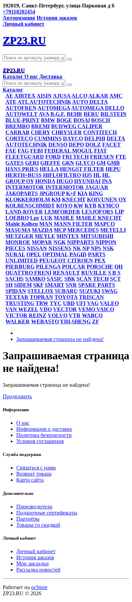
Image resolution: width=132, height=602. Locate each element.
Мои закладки (32, 563)
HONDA (45, 181)
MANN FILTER (73, 224)
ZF (95, 321)
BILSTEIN (114, 114)
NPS (96, 248)
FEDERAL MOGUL (68, 151)
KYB (90, 205)
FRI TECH (75, 157)
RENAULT (66, 273)
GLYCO (85, 163)
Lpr (34, 218)
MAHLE (64, 218)
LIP (119, 212)
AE (9, 96)
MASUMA (17, 230)
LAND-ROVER (24, 212)
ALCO (79, 96)
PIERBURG (20, 266)
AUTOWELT (21, 114)
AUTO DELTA (90, 102)
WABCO (92, 315)
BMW (48, 120)
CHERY (40, 132)
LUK (46, 218)
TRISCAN (91, 297)
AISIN (44, 96)
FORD (53, 157)
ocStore (39, 587)
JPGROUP (52, 193)
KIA (82, 193)
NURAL (15, 254)
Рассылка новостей (38, 570)
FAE (10, 151)
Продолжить (17, 396)
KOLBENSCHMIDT (30, 205)
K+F (71, 193)
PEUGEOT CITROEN (66, 260)
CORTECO (19, 138)
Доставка (50, 76)
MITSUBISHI (97, 236)
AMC (116, 96)
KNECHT (74, 199)
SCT (115, 279)
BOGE (64, 120)
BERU (91, 114)
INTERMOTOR (24, 187)
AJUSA (61, 96)
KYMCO (108, 205)
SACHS (14, 279)
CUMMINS (48, 138)
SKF (38, 285)
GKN (68, 163)
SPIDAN (15, 291)
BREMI (40, 126)
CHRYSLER (66, 132)
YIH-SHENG (75, 321)
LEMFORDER (62, 212)
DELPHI (94, 138)
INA (107, 181)
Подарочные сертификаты (46, 513)
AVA (44, 114)
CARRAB (17, 132)
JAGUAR (96, 187)
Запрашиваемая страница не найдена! (60, 339)
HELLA (49, 169)
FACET (111, 144)
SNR (71, 285)
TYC (56, 303)
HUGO (65, 181)
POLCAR (73, 266)
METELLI (113, 230)
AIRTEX (25, 96)
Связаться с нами (36, 467)
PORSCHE (100, 266)
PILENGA (48, 266)
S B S (114, 273)
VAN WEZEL (21, 309)
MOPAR (42, 242)
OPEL (33, 254)
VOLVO (57, 315)
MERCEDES (83, 230)
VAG (92, 303)
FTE (120, 157)
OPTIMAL (55, 254)
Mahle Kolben (21, 224)
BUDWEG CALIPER (77, 126)
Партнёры (28, 519)
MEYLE (45, 236)
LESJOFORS (97, 212)
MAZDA (42, 230)
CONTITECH (100, 132)
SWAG (109, 291)
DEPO (76, 144)
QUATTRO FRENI (28, 273)
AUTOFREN (21, 108)
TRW (42, 303)
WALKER (17, 321)
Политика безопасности (44, 435)
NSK (108, 248)
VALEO (109, 303)
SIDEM (23, 285)
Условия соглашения (40, 441)
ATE (11, 102)
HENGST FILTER (82, 169)
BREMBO (17, 126)
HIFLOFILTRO (62, 175)
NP (85, 248)
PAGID (78, 254)
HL (97, 175)
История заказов (57, 18)
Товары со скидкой (38, 525)
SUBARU (66, 291)
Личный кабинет (36, 551)
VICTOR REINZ (25, 315)
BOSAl (81, 120)
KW (78, 205)
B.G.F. (57, 114)
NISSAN (37, 248)
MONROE (17, 242)
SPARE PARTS (96, 285)
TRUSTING (19, 303)
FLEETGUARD (24, 157)
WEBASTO (45, 321)
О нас (31, 76)
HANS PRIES (21, 169)
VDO (46, 309)
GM (101, 163)
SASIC (55, 279)
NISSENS (59, 248)
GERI (32, 163)
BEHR (74, 114)
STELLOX (40, 291)
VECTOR (65, 309)
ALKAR (98, 96)
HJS (87, 175)
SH (9, 285)
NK (77, 248)
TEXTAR (16, 297)
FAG (23, 151)
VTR (75, 315)
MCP (60, 230)
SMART (54, 285)
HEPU (113, 169)
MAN (45, 224)
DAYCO (73, 138)
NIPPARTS (80, 242)
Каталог (13, 76)
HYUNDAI (87, 181)
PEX (100, 260)
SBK (69, 279)
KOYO (64, 205)
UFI (81, 303)
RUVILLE (94, 273)
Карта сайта (30, 480)
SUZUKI (89, 291)
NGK (59, 242)
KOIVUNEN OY (106, 199)
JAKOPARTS (21, 193)
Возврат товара (33, 474)
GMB (113, 163)
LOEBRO (17, 218)
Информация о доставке (44, 429)
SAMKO (35, 279)
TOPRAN (41, 297)
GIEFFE (50, 163)
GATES (14, 163)
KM (56, 199)
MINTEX (68, 236)
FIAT (100, 151)
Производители (34, 506)
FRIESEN (102, 157)
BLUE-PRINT (22, 120)
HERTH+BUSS (23, 175)
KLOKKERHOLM (27, 199)
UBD (69, 303)
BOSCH (100, 120)
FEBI (36, 151)
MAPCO (104, 224)
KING (96, 193)
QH (118, 266)
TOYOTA (66, 297)
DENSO (57, 144)
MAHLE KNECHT (99, 218)
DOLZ (93, 144)
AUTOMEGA (54, 108)
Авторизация (19, 18)
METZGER (19, 236)
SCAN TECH (92, 279)
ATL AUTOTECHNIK (44, 102)
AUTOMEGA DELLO (97, 108)
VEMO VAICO (96, 309)
